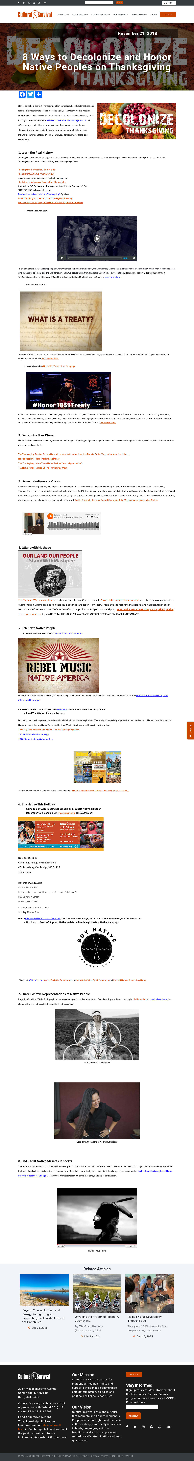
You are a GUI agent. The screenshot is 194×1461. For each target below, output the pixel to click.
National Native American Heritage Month (66, 120)
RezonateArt (65, 980)
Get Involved (119, 14)
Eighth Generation (101, 980)
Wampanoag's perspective (32, 178)
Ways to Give (138, 14)
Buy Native (141, 980)
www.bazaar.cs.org (66, 813)
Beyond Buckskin (51, 980)
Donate (168, 14)
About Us (62, 14)
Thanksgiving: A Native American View (36, 174)
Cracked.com (24, 186)
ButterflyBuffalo (83, 980)
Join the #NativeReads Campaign (33, 734)
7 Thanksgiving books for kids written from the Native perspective (48, 730)
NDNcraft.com (35, 980)
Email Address (135, 1402)
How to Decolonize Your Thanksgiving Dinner (39, 459)
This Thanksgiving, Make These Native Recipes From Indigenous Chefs (50, 463)
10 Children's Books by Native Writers (35, 739)
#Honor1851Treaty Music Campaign (58, 366)
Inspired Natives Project (124, 980)
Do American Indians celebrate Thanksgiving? (39, 194)
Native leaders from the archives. (100, 791)
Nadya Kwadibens (159, 999)
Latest (153, 14)
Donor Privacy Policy (94, 1456)
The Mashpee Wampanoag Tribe (35, 600)
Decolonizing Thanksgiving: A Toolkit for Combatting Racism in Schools (50, 203)
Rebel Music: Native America (69, 633)
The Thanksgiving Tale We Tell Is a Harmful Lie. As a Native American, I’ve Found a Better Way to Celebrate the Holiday (73, 454)
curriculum (62, 709)
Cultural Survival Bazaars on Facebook (42, 919)
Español (169, 3)
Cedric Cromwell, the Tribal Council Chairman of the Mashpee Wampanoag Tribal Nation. (116, 500)
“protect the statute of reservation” (120, 600)
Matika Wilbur (139, 999)
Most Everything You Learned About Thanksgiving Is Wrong (45, 198)
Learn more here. (113, 277)
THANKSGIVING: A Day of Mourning (34, 190)
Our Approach (79, 14)
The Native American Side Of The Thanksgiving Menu (42, 468)
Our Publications (99, 14)
